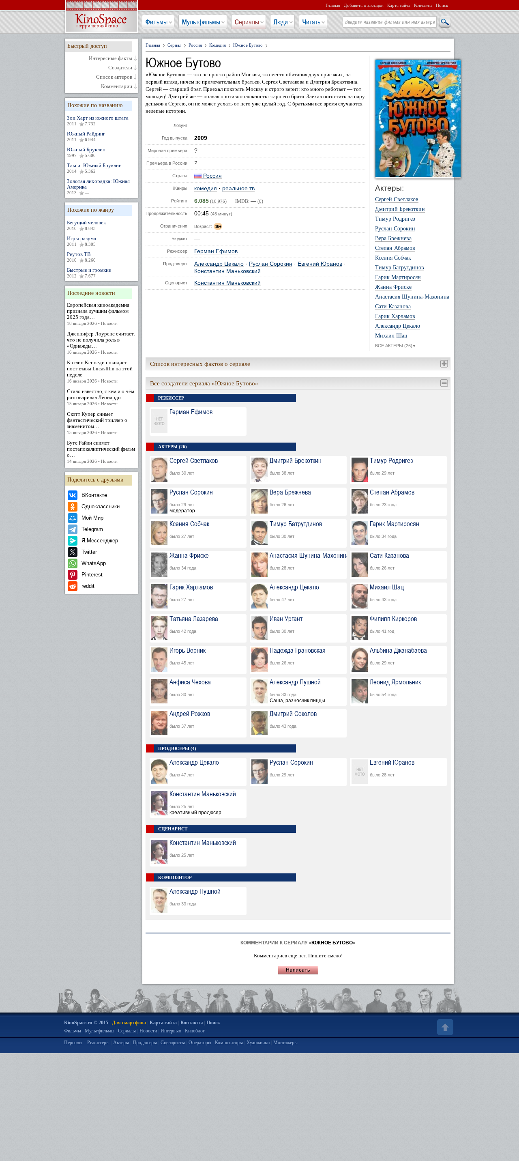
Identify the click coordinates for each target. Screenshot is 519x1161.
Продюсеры (145, 1042)
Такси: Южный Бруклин (94, 168)
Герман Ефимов (216, 251)
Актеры (121, 1042)
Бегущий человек (86, 225)
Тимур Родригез (395, 219)
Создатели (120, 68)
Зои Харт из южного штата (98, 120)
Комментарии (116, 86)
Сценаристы (173, 1042)
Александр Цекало (219, 264)
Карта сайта (398, 5)
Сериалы (247, 21)
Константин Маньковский (227, 271)
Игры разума (81, 241)
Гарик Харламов (395, 316)
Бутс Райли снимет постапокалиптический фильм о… (101, 452)
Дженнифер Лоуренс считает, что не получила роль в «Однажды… (101, 343)
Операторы (200, 1042)
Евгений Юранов (320, 264)
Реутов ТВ (81, 256)
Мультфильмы (201, 21)
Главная (333, 5)
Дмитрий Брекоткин (400, 209)
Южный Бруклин (86, 152)
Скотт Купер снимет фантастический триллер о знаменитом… (97, 423)
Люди (281, 21)
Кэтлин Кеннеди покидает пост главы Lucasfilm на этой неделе (100, 371)
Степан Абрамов (395, 248)
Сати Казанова (393, 307)
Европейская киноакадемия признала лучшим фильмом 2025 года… (98, 314)
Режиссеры (98, 1042)
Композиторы (229, 1042)
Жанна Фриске (393, 287)
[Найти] (444, 22)
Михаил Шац (391, 336)
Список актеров (114, 77)
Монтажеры (285, 1042)
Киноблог (195, 1031)
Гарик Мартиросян (398, 277)
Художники (258, 1042)
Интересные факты (110, 58)
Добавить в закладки (364, 5)
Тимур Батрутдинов (399, 268)
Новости (148, 1031)
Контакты (423, 5)
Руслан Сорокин (270, 264)
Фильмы (156, 21)
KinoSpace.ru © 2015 (86, 1023)
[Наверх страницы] (444, 1027)
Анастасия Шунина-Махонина (412, 297)
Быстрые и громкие (89, 272)
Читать (311, 21)
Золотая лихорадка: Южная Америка (98, 186)
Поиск (442, 5)
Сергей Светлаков (396, 199)
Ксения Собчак (393, 258)
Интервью (171, 1031)
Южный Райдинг (86, 136)
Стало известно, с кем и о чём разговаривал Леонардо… (100, 397)
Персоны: (74, 1042)
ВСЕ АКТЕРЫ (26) (395, 345)
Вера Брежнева (393, 238)
